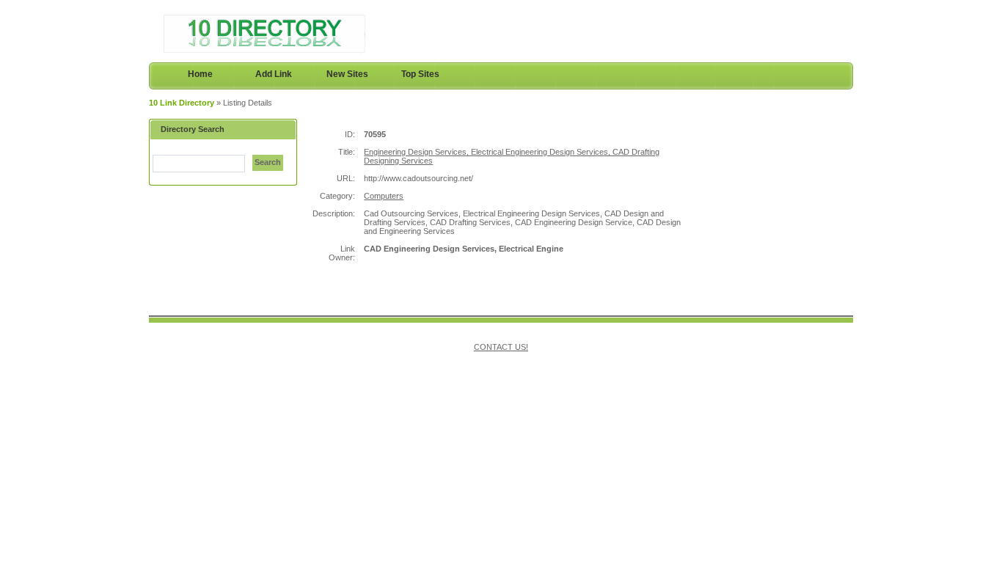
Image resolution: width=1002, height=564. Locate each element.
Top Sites (420, 74)
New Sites (347, 74)
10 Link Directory (181, 102)
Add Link (273, 74)
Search (268, 162)
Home (200, 74)
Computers (383, 195)
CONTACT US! (501, 347)
